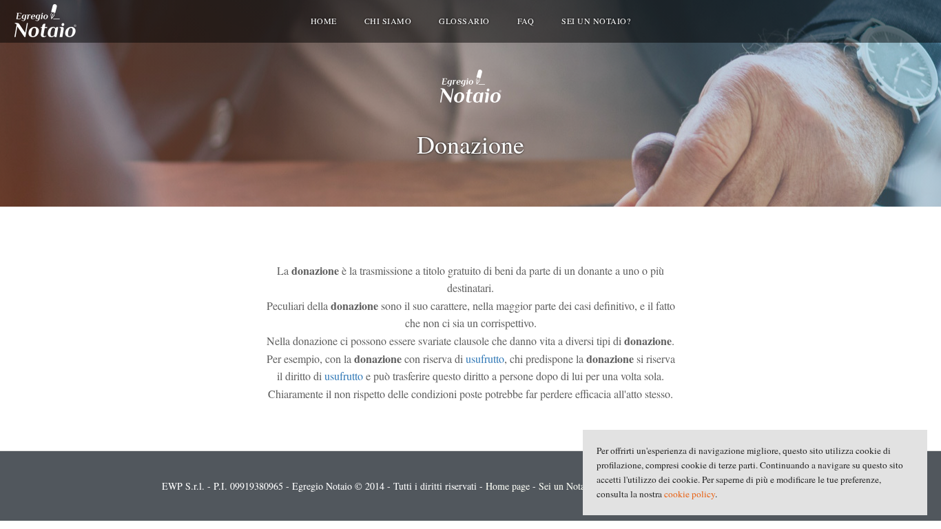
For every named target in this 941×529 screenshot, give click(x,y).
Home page (508, 485)
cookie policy (689, 494)
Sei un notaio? (595, 20)
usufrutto (485, 358)
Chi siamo (388, 20)
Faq (526, 20)
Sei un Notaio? (568, 485)
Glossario (464, 20)
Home (324, 20)
